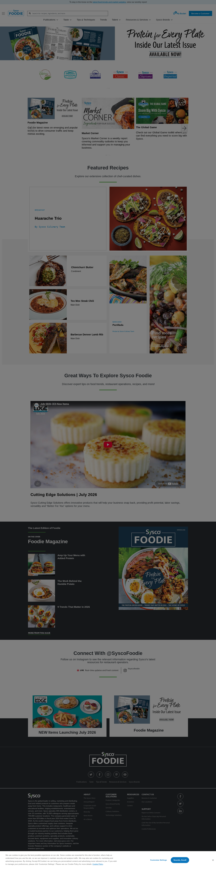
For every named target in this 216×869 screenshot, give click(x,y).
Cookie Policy (97, 864)
